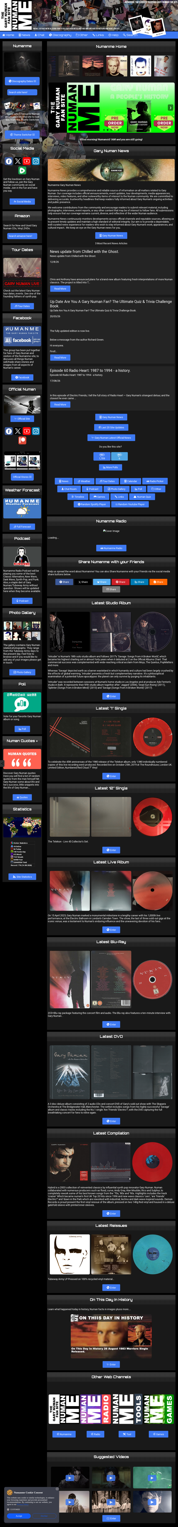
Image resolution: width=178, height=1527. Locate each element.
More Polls (112, 467)
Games (99, 496)
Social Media (23, 201)
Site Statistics (22, 876)
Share (65, 582)
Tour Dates (23, 306)
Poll (23, 729)
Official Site (22, 418)
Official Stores (21, 476)
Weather (85, 481)
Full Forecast (23, 526)
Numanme (64, 1434)
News (24, 35)
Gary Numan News (111, 235)
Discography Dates (21, 81)
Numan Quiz (142, 496)
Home (8, 35)
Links (98, 35)
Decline (44, 1516)
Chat (39, 35)
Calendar (132, 481)
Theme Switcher (21, 134)
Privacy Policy (23, 1504)
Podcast (23, 600)
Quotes (22, 797)
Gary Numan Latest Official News (111, 437)
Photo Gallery (23, 672)
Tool (127, 1434)
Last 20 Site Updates (111, 427)
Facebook (23, 377)
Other (82, 35)
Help (113, 35)
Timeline (78, 496)
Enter (111, 696)
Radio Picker (155, 481)
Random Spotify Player (93, 504)
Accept (19, 1516)
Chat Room (69, 489)
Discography (60, 35)
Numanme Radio (111, 548)
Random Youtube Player (130, 504)
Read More (60, 288)
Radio (95, 1434)
